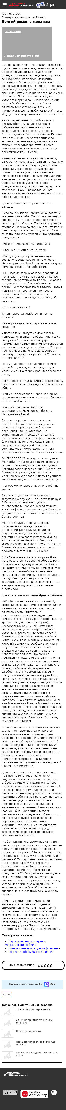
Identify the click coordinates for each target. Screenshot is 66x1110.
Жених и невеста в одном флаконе (33, 948)
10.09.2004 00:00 (11, 13)
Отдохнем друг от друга (28, 1031)
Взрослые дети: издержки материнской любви (25, 943)
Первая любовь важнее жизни (30, 951)
